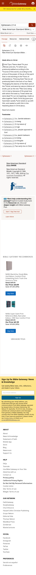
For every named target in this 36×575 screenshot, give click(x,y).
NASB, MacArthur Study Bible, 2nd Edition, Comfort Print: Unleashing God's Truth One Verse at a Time (17, 277)
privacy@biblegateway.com (11, 420)
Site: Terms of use (9, 489)
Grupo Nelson (8, 513)
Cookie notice (8, 486)
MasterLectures (9, 527)
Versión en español (10, 562)
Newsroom (7, 450)
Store (5, 445)
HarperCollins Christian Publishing (16, 510)
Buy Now (11, 293)
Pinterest (6, 543)
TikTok (5, 546)
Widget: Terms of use (11, 492)
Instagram (7, 541)
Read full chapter (8, 110)
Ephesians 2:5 (9, 143)
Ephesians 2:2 (9, 127)
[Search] (32, 25)
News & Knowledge (10, 436)
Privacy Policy (8, 418)
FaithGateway (8, 502)
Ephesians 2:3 (9, 135)
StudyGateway (8, 505)
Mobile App (7, 442)
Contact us (7, 475)
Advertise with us (9, 472)
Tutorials (6, 466)
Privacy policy (8, 478)
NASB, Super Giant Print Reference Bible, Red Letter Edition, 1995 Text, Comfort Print (18, 316)
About (5, 433)
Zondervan (7, 525)
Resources (13, 39)
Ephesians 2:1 (9, 118)
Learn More (10, 217)
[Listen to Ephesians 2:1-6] (26, 45)
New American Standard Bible (16, 164)
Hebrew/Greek (24, 39)
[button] (33, 3)
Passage (4, 39)
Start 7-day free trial (13, 212)
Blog (4, 447)
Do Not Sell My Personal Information (17, 483)
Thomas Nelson (9, 519)
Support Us (7, 453)
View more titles (18, 339)
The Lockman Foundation (17, 174)
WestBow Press (9, 522)
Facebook (6, 538)
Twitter (5, 549)
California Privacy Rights (13, 480)
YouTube (6, 552)
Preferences (7, 565)
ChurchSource (8, 508)
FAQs (5, 463)
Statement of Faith (10, 439)
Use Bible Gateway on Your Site (14, 469)
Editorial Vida (8, 516)
